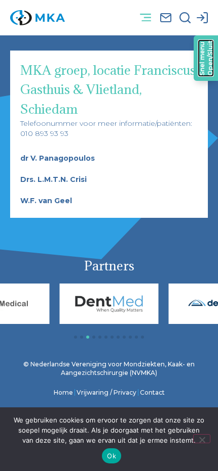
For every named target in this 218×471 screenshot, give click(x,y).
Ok (111, 456)
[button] (145, 18)
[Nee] (201, 438)
